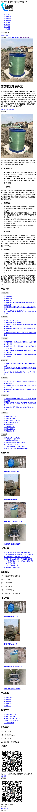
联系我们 (7, 29)
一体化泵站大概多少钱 (11, 565)
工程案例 (3, 434)
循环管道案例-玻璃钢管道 (12, 438)
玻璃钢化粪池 (4, 293)
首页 (9, 37)
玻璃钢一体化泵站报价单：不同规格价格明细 (18, 559)
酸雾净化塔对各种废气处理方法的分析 (16, 448)
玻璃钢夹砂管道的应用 (11, 320)
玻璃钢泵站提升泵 (25, 37)
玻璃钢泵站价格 (9, 431)
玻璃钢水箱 (4, 360)
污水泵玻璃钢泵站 (9, 427)
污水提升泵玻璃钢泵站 (11, 422)
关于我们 (7, 27)
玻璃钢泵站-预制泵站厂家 (12, 420)
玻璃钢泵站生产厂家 (10, 416)
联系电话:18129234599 (7, 109)
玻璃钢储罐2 (8, 298)
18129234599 (4, 35)
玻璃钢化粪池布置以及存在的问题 (14, 442)
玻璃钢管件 (7, 20)
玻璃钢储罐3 (8, 296)
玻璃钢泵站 (7, 16)
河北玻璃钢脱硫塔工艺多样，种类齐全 (16, 446)
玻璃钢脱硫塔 (4, 395)
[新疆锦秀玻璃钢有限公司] (7, 11)
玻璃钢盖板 (4, 377)
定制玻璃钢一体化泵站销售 (12, 567)
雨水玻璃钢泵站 (9, 425)
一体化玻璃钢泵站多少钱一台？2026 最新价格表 (18, 561)
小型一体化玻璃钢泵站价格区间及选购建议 (17, 552)
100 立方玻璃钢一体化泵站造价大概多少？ (17, 557)
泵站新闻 (7, 25)
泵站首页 (7, 14)
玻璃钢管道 (7, 18)
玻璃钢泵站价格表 (9, 418)
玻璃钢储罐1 (8, 300)
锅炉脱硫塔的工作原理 (11, 444)
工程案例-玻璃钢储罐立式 (12, 440)
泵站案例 (7, 22)
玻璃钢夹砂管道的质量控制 (12, 322)
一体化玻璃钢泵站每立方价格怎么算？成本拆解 (18, 555)
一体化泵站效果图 (9, 563)
